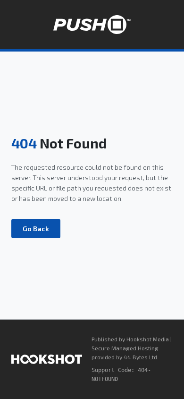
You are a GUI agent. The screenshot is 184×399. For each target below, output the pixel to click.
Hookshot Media (147, 339)
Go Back (36, 229)
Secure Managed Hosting (125, 348)
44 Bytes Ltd (140, 357)
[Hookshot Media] (46, 359)
